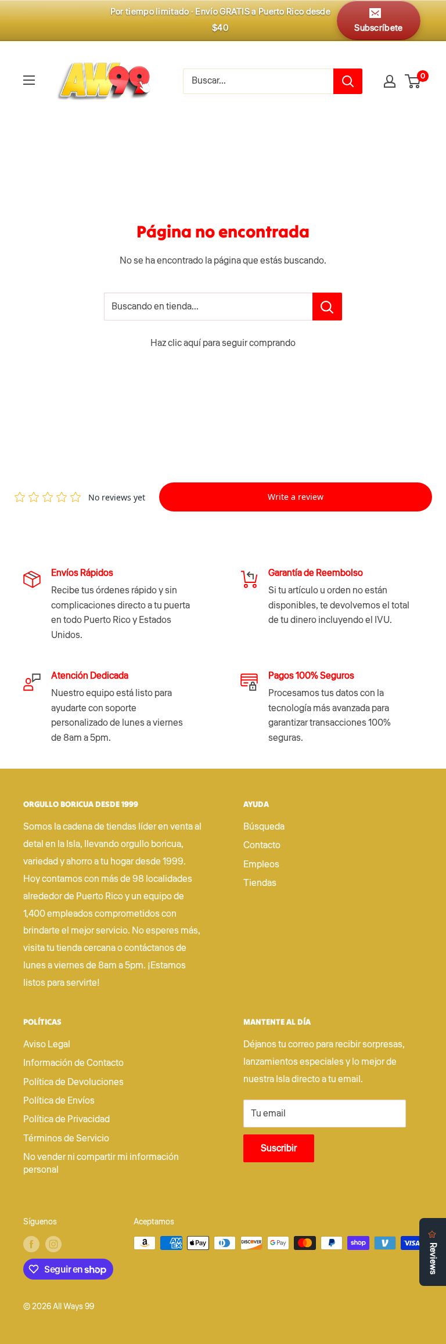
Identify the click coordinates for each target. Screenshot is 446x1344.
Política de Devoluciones (73, 1082)
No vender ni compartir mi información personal (101, 1163)
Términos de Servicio (66, 1138)
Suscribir (279, 1148)
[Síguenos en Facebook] (31, 1244)
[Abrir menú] (29, 80)
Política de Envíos (59, 1100)
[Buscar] (347, 81)
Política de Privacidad (66, 1119)
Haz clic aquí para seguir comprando (223, 343)
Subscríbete (378, 28)
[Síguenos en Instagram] (53, 1244)
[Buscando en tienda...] (327, 306)
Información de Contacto (73, 1063)
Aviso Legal (46, 1044)
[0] (413, 81)
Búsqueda (264, 826)
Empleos (261, 864)
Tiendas (259, 883)
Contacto (261, 845)
